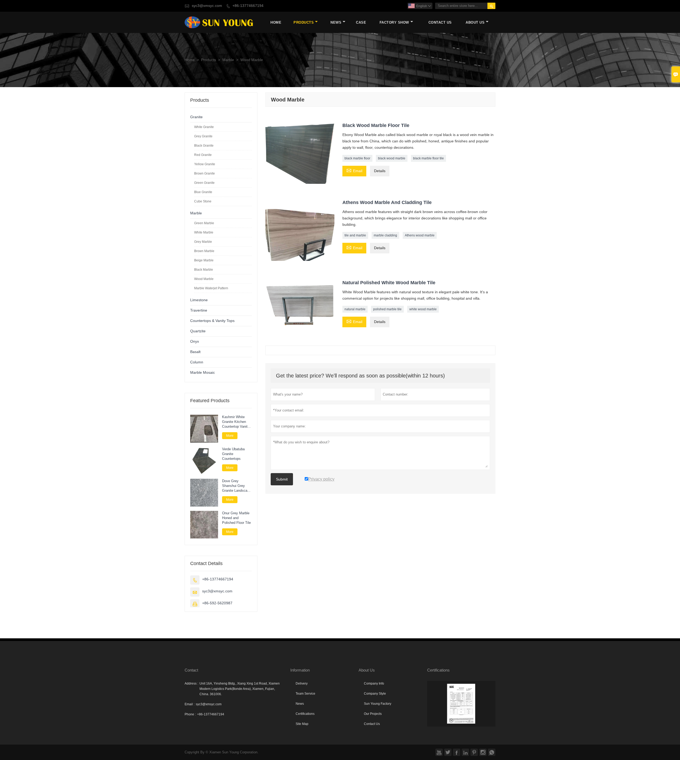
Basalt (195, 352)
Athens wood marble (420, 235)
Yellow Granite (204, 164)
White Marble (203, 232)
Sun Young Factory (377, 703)
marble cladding (385, 235)
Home (275, 22)
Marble (228, 60)
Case (361, 22)
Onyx (194, 341)
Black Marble (203, 269)
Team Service (305, 693)
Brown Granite (204, 173)
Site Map (302, 723)
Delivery (302, 683)
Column (196, 362)
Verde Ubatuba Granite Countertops (233, 454)
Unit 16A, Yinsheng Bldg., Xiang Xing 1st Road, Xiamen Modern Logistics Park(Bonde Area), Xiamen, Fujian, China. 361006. (239, 689)
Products (304, 22)
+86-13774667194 (248, 6)
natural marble (355, 309)
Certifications (305, 713)
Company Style (375, 693)
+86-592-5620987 (217, 603)
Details (379, 171)
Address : (191, 683)
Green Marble (204, 223)
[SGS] (461, 704)
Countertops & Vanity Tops (212, 321)
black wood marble (391, 158)
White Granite (204, 127)
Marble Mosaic (202, 372)
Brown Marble (204, 251)
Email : (189, 704)
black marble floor (357, 158)
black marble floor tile (428, 158)
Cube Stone (202, 201)
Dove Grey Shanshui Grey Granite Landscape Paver (236, 486)
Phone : (190, 714)
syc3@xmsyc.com (207, 6)
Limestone (199, 300)
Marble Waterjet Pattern (211, 288)
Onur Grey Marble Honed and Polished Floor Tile (236, 518)
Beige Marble (204, 260)
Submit (282, 479)
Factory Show (394, 22)
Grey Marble (203, 241)
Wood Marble (204, 279)
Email (354, 170)
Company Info (374, 683)
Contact (191, 670)
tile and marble (355, 235)
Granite (196, 117)
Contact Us (440, 22)
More (229, 435)
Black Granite (204, 145)
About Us (475, 22)
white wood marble (423, 309)
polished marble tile (387, 309)
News (335, 22)
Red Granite (203, 154)
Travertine (198, 310)
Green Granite (204, 182)
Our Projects (373, 713)
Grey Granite (203, 136)
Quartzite (198, 331)
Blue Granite (203, 192)
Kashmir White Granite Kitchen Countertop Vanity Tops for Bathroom (236, 422)
